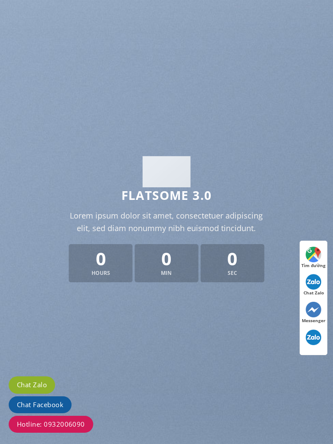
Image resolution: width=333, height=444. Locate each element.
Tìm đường (313, 265)
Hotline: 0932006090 (51, 424)
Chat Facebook (40, 404)
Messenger (314, 320)
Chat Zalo (32, 384)
